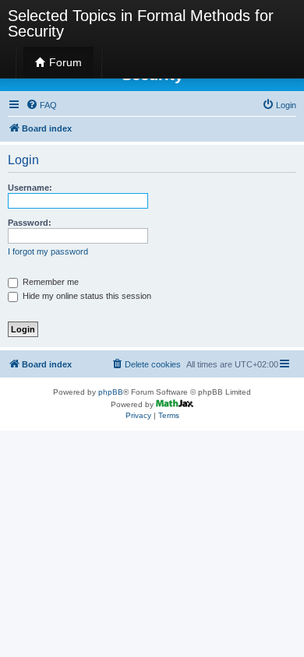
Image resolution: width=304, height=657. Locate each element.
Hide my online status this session (85, 295)
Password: (29, 222)
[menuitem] (41, 105)
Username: (30, 187)
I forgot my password (48, 251)
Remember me (49, 281)
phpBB (110, 392)
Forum (64, 62)
